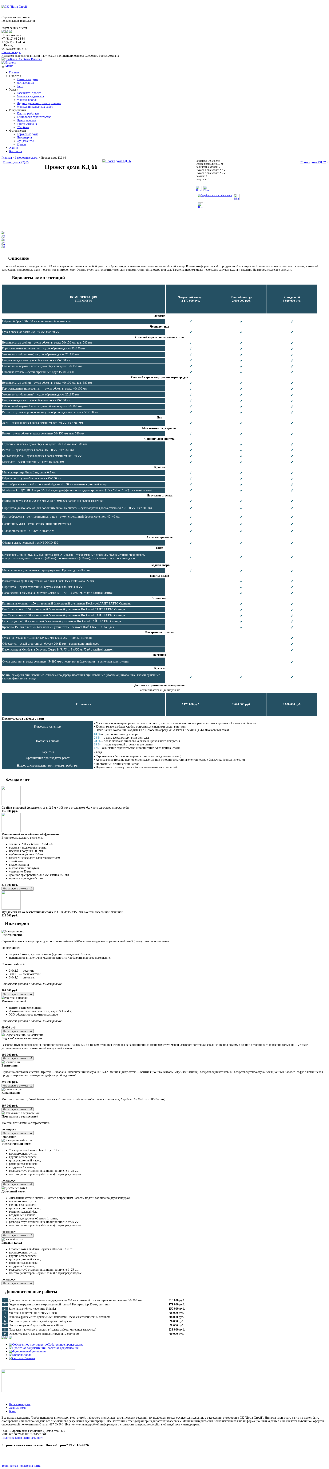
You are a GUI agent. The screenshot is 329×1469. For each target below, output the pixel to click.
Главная (14, 72)
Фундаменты (25, 140)
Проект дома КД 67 (313, 162)
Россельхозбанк (27, 123)
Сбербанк (23, 127)
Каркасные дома (27, 79)
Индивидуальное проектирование (39, 103)
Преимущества (26, 120)
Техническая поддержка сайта (21, 1465)
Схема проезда (11, 52)
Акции (13, 147)
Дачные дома (25, 82)
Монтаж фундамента (30, 96)
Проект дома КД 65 (16, 162)
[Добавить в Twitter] (215, 195)
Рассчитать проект (29, 93)
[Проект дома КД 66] (116, 161)
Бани (20, 86)
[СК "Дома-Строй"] (15, 6)
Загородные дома (26, 157)
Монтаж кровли (27, 99)
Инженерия (24, 137)
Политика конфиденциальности (22, 1437)
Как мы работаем (28, 113)
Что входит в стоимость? (17, 888)
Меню (9, 66)
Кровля (21, 144)
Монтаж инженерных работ (35, 106)
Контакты (15, 151)
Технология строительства (34, 117)
